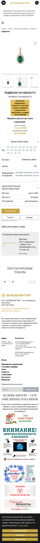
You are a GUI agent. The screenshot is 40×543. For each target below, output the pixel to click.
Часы (3, 369)
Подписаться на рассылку (11, 384)
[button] (3, 3)
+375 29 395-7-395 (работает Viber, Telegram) (25, 348)
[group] (7, 82)
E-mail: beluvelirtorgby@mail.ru (24, 342)
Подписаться (31, 389)
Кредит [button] (29, 217)
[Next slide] (34, 282)
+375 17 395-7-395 (20, 345)
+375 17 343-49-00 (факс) (22, 343)
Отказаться (20, 535)
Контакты (5, 377)
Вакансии (5, 380)
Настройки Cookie (20, 531)
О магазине (6, 374)
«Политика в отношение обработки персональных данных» (15, 309)
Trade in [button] (10, 217)
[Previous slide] (30, 282)
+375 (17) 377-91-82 (9, 244)
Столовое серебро (9, 367)
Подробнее (23, 526)
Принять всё (20, 539)
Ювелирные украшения (12, 364)
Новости (5, 372)
